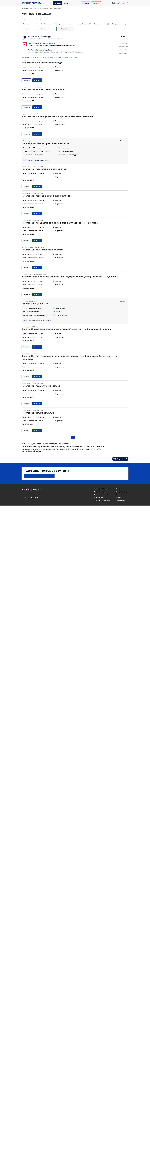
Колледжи (58, 3)
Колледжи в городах (99, 491)
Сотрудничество (120, 500)
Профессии (119, 497)
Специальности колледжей (101, 489)
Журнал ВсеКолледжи (122, 491)
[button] (85, 3)
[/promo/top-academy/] (75, 311)
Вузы (66, 3)
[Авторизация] (127, 3)
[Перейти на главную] (32, 3)
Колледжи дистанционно (101, 494)
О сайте (118, 489)
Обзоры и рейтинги (121, 494)
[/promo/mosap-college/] (75, 151)
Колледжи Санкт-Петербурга (102, 500)
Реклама (123, 36)
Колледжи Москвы (99, 497)
